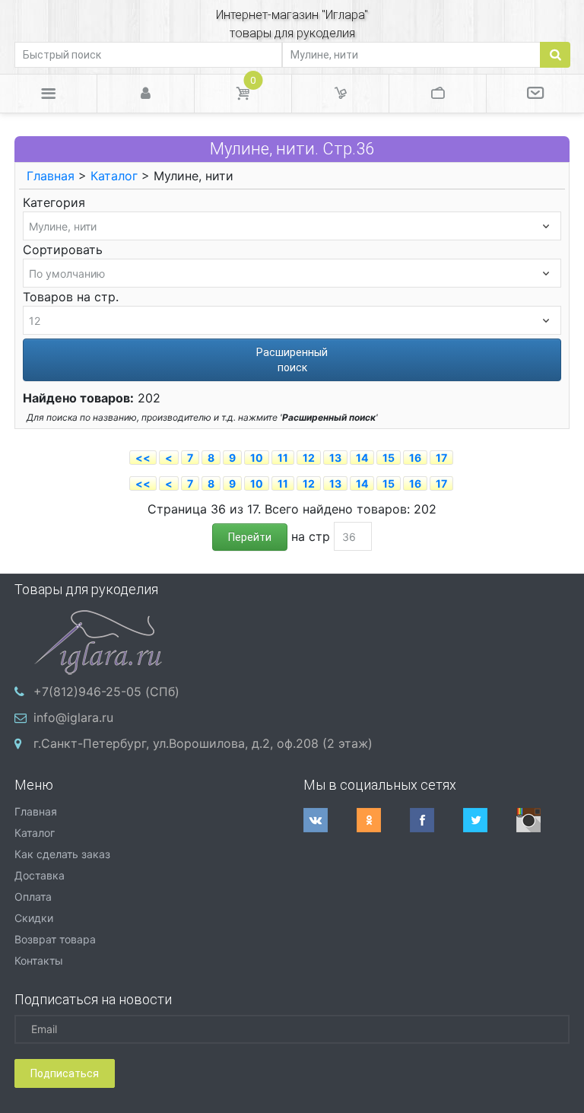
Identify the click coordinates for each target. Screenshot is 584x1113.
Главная (51, 175)
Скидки (33, 917)
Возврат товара (55, 939)
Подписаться (64, 1073)
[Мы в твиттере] (489, 820)
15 (388, 457)
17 (441, 457)
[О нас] (535, 94)
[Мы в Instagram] (543, 820)
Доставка (39, 875)
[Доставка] (340, 94)
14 (362, 457)
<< (143, 457)
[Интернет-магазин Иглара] (98, 640)
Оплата (33, 896)
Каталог (114, 175)
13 (335, 457)
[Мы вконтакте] (330, 820)
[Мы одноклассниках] (383, 820)
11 (283, 457)
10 (256, 457)
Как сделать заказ (62, 853)
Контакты (38, 960)
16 (415, 457)
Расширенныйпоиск (292, 360)
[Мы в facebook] (436, 820)
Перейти (249, 537)
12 (309, 457)
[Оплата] (437, 94)
